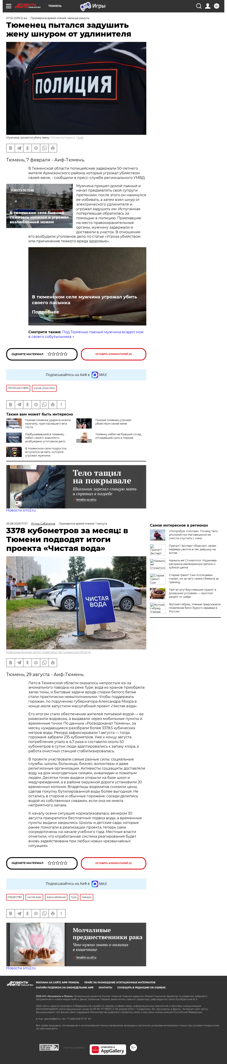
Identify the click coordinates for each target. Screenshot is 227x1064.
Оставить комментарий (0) (113, 354)
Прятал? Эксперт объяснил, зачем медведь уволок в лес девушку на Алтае (192, 549)
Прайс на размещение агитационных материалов (119, 982)
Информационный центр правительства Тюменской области (48, 652)
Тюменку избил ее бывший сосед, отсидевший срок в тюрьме (118, 436)
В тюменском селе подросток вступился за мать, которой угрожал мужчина (46, 452)
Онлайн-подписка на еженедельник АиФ (65, 987)
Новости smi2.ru (21, 510)
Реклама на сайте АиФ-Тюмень (57, 982)
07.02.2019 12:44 (16, 18)
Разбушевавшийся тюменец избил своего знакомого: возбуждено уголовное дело (45, 438)
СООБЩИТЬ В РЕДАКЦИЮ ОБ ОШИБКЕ (141, 987)
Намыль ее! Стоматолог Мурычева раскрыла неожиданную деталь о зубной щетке (193, 564)
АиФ (80, 137)
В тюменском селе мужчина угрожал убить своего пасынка (84, 299)
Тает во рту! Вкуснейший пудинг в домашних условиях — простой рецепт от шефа (192, 593)
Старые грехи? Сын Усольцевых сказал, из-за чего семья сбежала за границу (194, 578)
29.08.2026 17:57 (16, 523)
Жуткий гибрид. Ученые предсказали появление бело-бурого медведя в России (195, 608)
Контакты (105, 987)
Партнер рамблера (74, 1047)
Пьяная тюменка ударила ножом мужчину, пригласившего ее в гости (48, 423)
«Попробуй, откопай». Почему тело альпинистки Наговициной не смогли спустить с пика (193, 534)
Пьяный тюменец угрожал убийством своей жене (113, 421)
